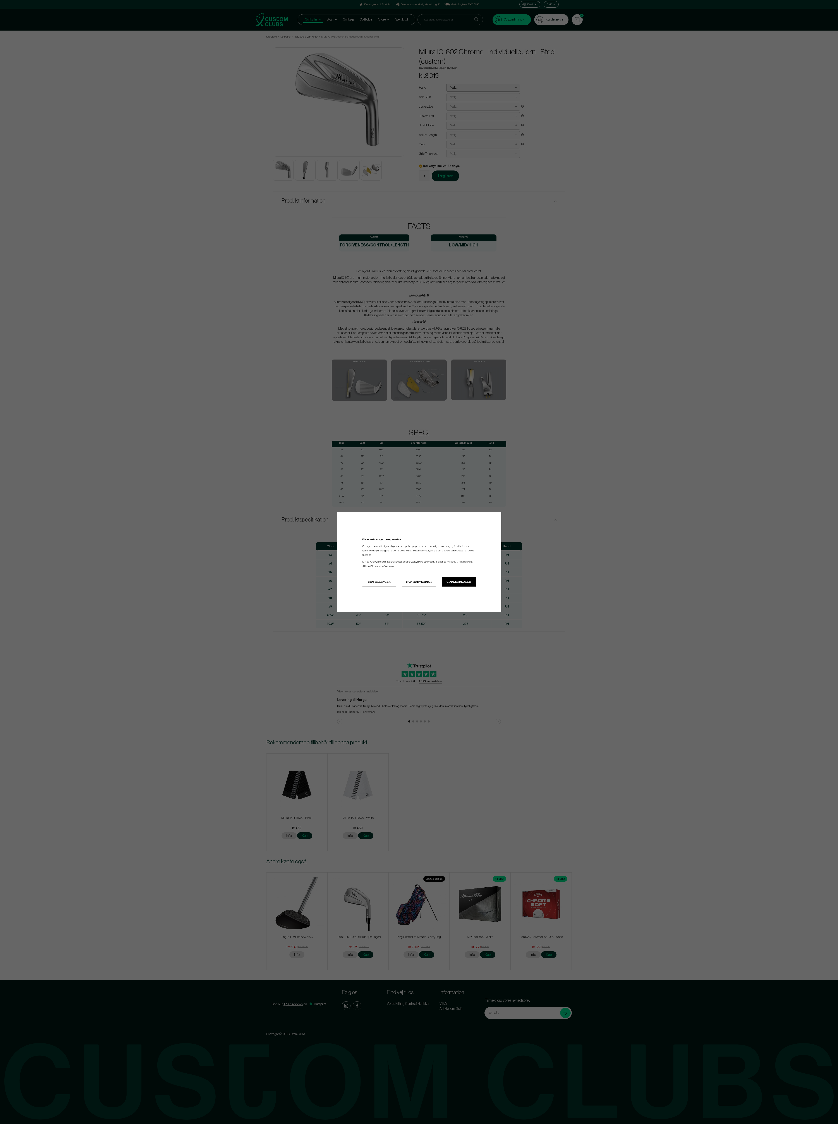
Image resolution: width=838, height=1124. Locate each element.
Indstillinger (379, 581)
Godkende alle (458, 581)
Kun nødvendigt (419, 581)
